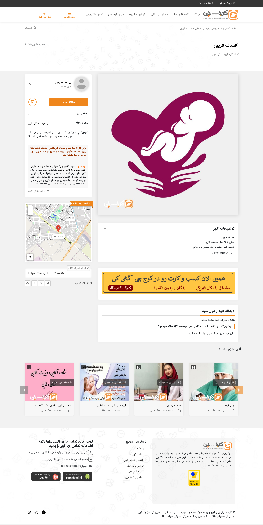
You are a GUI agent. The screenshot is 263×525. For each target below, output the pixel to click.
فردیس (108, 383)
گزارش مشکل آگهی (37, 192)
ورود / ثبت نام (226, 3)
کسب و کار (225, 29)
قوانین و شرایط (134, 15)
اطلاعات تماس (68, 103)
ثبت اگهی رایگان (40, 17)
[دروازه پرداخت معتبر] (194, 479)
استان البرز (230, 55)
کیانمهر (216, 55)
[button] (168, 230)
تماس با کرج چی (91, 15)
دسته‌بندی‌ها (58, 17)
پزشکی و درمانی (210, 29)
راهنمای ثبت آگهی (157, 15)
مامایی (198, 29)
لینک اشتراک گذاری (77, 269)
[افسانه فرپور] (58, 229)
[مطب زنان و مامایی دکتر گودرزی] (49, 383)
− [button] (30, 213)
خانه (234, 29)
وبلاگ (195, 15)
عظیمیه (163, 383)
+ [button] (30, 208)
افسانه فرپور (226, 46)
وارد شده (200, 334)
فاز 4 (54, 383)
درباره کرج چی (113, 15)
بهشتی (218, 383)
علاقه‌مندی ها (205, 3)
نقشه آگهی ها (179, 15)
